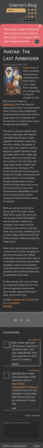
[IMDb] (29, 13)
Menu (11, 10)
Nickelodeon (9, 104)
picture (30, 299)
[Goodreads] (32, 16)
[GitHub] (29, 16)
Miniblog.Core (20, 446)
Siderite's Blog (23, 5)
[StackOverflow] (25, 16)
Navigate (7, 306)
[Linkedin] (35, 10)
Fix (37, 41)
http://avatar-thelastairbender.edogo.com (25, 387)
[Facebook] (32, 13)
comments (13, 302)
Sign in (37, 446)
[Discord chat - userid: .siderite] (29, 10)
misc (23, 299)
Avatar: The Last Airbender (21, 55)
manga (16, 299)
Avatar (26, 67)
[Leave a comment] (35, 16)
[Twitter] (35, 13)
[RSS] (32, 10)
